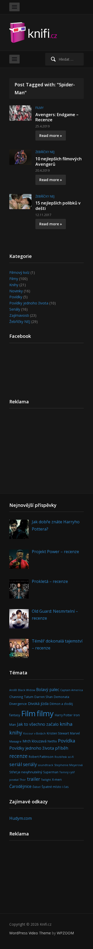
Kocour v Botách (34, 733)
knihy (15, 732)
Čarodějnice (20, 786)
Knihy (13, 284)
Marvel (75, 733)
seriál (15, 764)
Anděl (13, 690)
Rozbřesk (61, 757)
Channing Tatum (21, 697)
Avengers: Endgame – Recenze (57, 117)
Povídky (15, 296)
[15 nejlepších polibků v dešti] (20, 201)
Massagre (15, 741)
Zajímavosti (19, 315)
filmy (45, 713)
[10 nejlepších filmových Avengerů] (20, 156)
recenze (18, 755)
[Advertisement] (46, 453)
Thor (23, 779)
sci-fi (71, 757)
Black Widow (26, 690)
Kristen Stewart (58, 733)
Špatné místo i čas (55, 787)
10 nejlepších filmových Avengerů (58, 161)
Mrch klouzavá (34, 741)
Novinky (16, 291)
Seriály (14, 309)
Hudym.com (20, 818)
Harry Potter (64, 715)
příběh (61, 748)
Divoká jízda (38, 703)
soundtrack (45, 765)
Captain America (71, 690)
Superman (50, 772)
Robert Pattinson (41, 757)
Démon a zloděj (61, 704)
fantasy (14, 715)
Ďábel (37, 787)
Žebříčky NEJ (45, 152)
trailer (33, 779)
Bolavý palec (47, 689)
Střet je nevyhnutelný (25, 772)
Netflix (52, 741)
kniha (66, 724)
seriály (30, 764)
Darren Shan (43, 697)
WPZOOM (65, 933)
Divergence (18, 703)
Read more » (50, 135)
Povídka (66, 741)
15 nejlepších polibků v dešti (58, 205)
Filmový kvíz (19, 272)
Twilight (46, 779)
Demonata (61, 697)
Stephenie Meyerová (68, 765)
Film (28, 713)
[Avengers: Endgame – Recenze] (20, 112)
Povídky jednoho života (28, 303)
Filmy (39, 108)
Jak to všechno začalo (38, 724)
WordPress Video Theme (30, 933)
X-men (57, 779)
